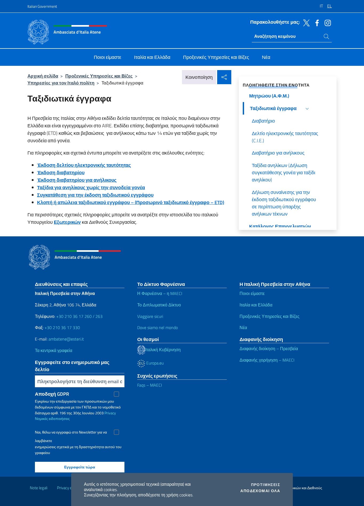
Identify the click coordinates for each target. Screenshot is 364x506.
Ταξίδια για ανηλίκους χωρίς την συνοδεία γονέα (91, 187)
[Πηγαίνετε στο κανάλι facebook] (315, 22)
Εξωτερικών (67, 222)
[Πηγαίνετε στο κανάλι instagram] (326, 22)
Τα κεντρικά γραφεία (53, 350)
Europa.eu (154, 363)
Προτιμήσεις (265, 485)
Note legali (38, 488)
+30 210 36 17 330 (62, 327)
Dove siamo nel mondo (157, 327)
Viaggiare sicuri (150, 316)
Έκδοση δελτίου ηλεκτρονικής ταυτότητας (84, 165)
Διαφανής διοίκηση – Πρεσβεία (269, 348)
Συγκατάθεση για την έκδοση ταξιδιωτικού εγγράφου (95, 195)
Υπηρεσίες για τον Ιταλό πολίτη (60, 82)
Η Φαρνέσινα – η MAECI (159, 293)
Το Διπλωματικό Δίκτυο (159, 305)
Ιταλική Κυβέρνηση (163, 349)
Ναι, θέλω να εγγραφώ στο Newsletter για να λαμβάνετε (71, 432)
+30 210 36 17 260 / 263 (79, 316)
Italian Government (42, 6)
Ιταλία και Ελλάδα (256, 305)
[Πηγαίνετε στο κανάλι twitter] (305, 22)
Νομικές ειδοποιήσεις (52, 418)
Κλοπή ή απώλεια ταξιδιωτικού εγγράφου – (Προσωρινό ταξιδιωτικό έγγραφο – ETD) (130, 202)
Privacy (110, 413)
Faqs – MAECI (149, 385)
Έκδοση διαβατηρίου (60, 172)
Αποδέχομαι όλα (260, 491)
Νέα (243, 327)
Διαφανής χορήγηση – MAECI (267, 360)
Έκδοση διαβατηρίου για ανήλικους (76, 180)
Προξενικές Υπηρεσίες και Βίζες (99, 75)
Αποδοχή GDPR (52, 394)
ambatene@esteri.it (66, 339)
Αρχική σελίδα (42, 75)
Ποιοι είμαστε (252, 293)
